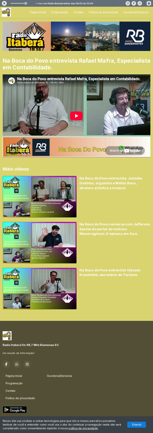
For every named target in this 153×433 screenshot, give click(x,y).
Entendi (136, 424)
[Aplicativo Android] (149, 3)
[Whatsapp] (140, 3)
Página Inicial (38, 12)
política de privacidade (83, 428)
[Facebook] (134, 3)
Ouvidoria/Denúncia (136, 12)
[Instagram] (128, 3)
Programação (59, 12)
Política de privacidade (103, 12)
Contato (79, 12)
